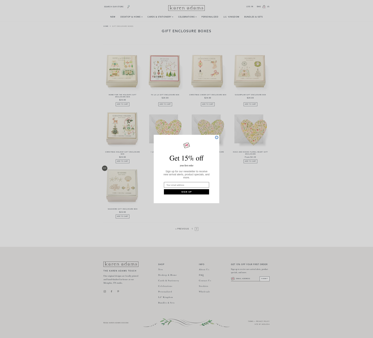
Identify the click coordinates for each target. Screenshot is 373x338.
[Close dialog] (216, 137)
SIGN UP (186, 192)
